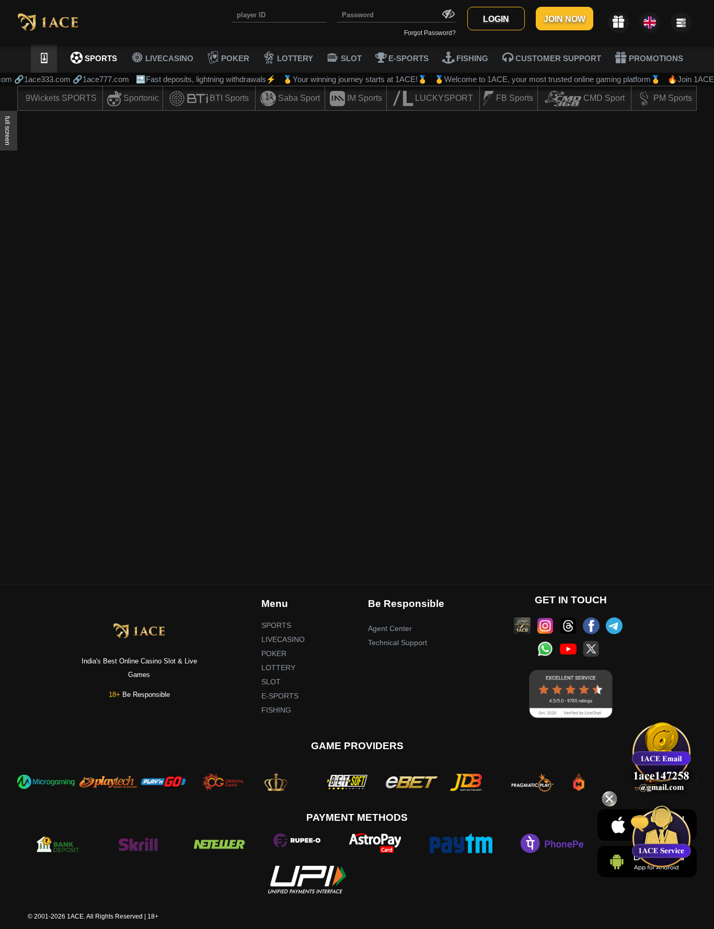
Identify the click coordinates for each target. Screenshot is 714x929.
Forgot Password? (430, 33)
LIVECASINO (168, 58)
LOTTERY (294, 58)
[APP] (44, 58)
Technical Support (397, 642)
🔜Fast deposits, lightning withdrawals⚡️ (200, 79)
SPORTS (100, 58)
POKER (234, 58)
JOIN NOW (564, 19)
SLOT (350, 58)
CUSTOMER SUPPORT (557, 58)
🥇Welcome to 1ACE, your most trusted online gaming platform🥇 (542, 79)
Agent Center (390, 628)
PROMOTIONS (655, 58)
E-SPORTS (407, 58)
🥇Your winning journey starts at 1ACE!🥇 (349, 79)
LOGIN (496, 19)
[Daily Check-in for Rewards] (618, 22)
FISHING (471, 58)
